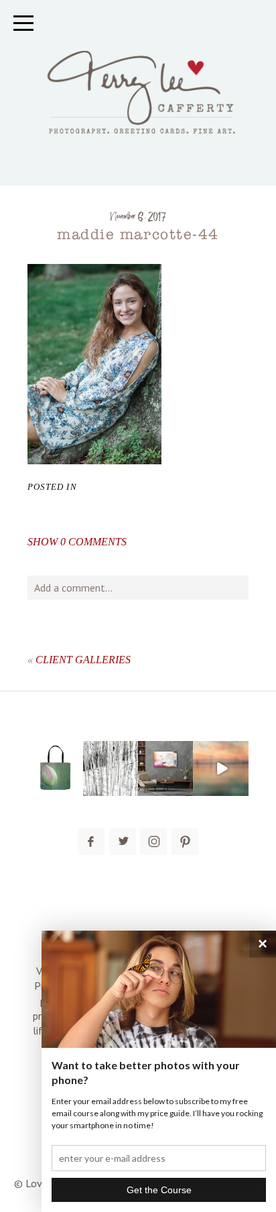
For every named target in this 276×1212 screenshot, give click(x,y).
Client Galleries (83, 659)
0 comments (77, 541)
